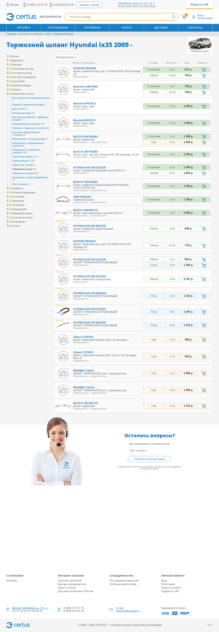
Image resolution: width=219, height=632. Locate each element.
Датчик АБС (18, 108)
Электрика (18, 196)
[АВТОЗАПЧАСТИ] (33, 19)
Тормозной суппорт (22, 164)
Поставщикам (58, 27)
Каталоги (23, 27)
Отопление (18, 205)
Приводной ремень (22, 213)
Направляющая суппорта (26, 123)
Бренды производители (72, 584)
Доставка (161, 27)
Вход (200, 15)
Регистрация (205, 18)
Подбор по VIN (170, 591)
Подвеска (17, 188)
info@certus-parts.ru (127, 611)
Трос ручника (19, 184)
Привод (16, 89)
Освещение (18, 221)
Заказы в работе (171, 587)
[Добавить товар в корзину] (204, 69)
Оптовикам (92, 27)
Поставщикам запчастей (124, 580)
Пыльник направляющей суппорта (25, 133)
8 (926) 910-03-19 (63, 4)
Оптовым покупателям (123, 584)
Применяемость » (81, 77)
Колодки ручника (21, 113)
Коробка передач (21, 85)
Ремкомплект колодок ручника (29, 139)
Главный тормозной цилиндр (28, 104)
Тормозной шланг (63, 34)
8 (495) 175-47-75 (37, 4)
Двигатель (18, 60)
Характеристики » (99, 142)
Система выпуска (22, 73)
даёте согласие (163, 467)
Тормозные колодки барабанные (30, 177)
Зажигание (18, 201)
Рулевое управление (23, 192)
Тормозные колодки (23, 173)
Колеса (16, 226)
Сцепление (18, 81)
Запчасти (24, 34)
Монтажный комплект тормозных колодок (30, 118)
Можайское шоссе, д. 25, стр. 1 (136, 3)
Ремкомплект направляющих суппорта (28, 144)
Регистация (168, 584)
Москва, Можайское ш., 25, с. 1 (30, 608)
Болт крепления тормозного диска (31, 97)
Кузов (15, 56)
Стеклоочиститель (22, 217)
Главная (11, 34)
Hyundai (37, 34)
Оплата (127, 27)
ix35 (47, 34)
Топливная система (23, 68)
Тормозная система (23, 93)
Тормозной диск (21, 160)
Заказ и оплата (67, 587)
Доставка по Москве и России (75, 591)
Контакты (195, 27)
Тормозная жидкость (23, 156)
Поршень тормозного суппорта (29, 128)
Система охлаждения (24, 77)
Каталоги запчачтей (69, 580)
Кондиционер (19, 209)
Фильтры (17, 64)
